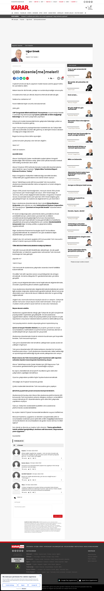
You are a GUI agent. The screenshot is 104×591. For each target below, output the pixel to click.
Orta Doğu (36, 557)
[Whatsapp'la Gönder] (24, 78)
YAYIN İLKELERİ (48, 546)
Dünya (29, 13)
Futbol (34, 562)
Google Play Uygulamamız (69, 580)
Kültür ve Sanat (60, 572)
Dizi (44, 569)
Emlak (41, 559)
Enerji (52, 559)
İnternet (41, 567)
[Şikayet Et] (61, 458)
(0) (35, 458)
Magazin (40, 564)
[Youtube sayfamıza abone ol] (18, 551)
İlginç (57, 569)
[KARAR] (20, 7)
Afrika (57, 557)
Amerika (43, 557)
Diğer (66, 562)
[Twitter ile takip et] (92, 2)
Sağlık (45, 564)
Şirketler (67, 559)
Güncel (16, 13)
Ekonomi (35, 13)
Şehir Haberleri (92, 561)
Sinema (48, 569)
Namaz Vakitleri (92, 557)
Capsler (43, 572)
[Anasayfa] (12, 13)
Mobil (37, 567)
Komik (53, 569)
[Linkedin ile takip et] (20, 551)
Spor (40, 13)
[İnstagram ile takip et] (87, 2)
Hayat (45, 13)
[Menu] (85, 13)
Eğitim (58, 554)
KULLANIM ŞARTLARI (57, 546)
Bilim (60, 567)
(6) (30, 492)
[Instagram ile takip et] (22, 551)
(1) (35, 492)
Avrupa (48, 557)
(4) (30, 458)
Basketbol (40, 562)
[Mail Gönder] (27, 78)
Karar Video (52, 13)
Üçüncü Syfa (42, 554)
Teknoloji (29, 567)
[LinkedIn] (20, 78)
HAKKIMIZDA (29, 546)
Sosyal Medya (49, 567)
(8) (30, 480)
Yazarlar (23, 13)
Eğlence (58, 564)
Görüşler (60, 13)
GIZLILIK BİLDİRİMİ (69, 546)
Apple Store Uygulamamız (89, 580)
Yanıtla (25, 458)
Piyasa (37, 559)
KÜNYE (41, 546)
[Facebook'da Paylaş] (14, 78)
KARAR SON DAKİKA (17, 560)
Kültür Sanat (79, 13)
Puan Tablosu (92, 559)
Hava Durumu (92, 554)
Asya (52, 557)
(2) (30, 469)
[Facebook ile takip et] (89, 2)
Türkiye (49, 554)
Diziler (35, 564)
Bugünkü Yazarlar (17, 45)
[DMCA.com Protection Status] (17, 566)
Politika (36, 554)
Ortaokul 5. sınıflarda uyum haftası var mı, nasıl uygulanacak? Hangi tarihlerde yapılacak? (44, 16)
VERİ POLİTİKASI (78, 546)
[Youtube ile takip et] (85, 2)
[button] (49, 78)
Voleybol (46, 562)
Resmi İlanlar (69, 13)
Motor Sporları (59, 562)
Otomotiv (47, 559)
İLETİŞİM (36, 546)
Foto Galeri (30, 572)
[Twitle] (17, 78)
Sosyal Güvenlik (59, 559)
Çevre (54, 554)
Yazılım (56, 567)
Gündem (40, 569)
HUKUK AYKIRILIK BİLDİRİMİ (91, 546)
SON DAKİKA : (15, 16)
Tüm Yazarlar (29, 45)
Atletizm (51, 562)
